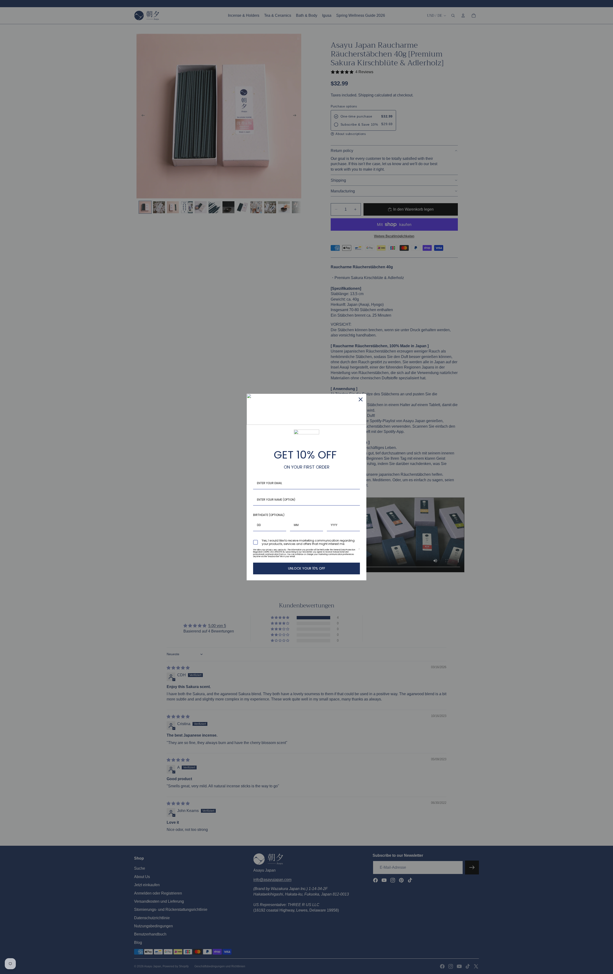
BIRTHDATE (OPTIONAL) (268, 515)
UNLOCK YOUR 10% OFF (306, 568)
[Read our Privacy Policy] (359, 551)
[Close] (360, 399)
